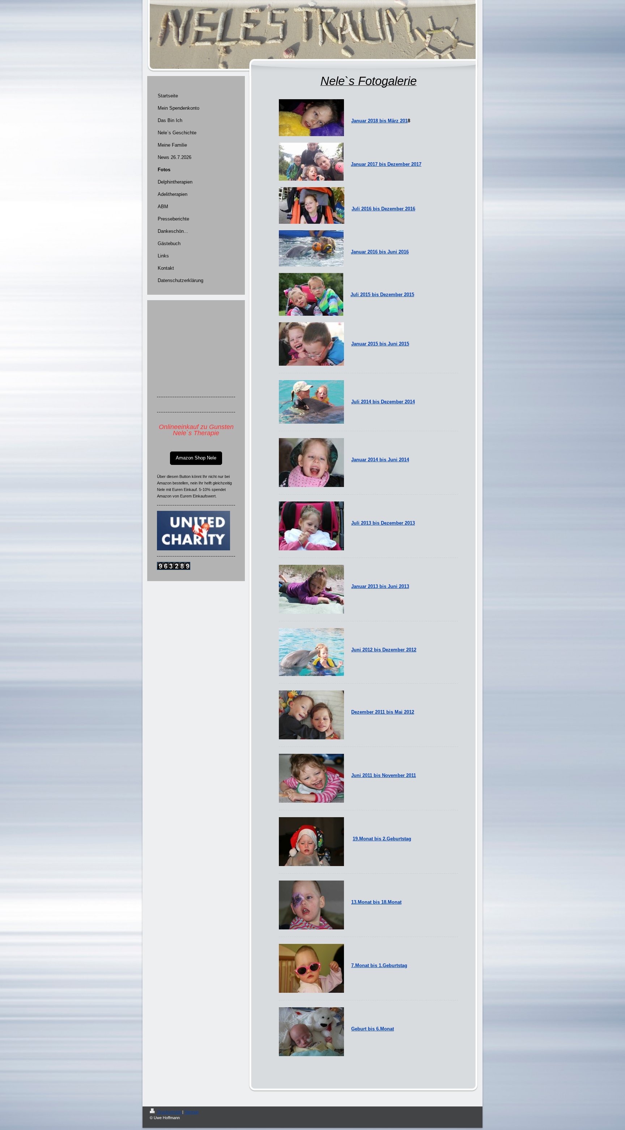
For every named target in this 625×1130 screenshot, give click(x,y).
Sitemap (191, 1112)
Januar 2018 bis (369, 120)
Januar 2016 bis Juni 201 (378, 252)
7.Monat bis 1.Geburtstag (379, 965)
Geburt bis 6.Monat (372, 1029)
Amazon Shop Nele (196, 458)
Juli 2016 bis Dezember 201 (382, 208)
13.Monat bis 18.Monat (376, 902)
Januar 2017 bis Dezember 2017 (386, 164)
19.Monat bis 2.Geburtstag (382, 838)
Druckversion (169, 1112)
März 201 (398, 120)
